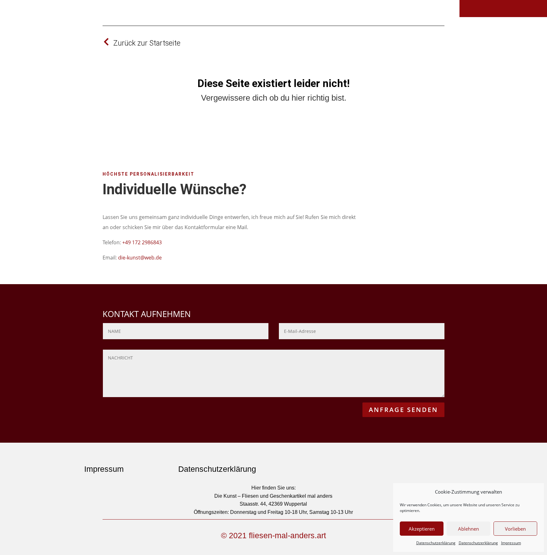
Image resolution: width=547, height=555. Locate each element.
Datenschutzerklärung (436, 543)
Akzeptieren (422, 529)
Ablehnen (468, 529)
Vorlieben (515, 529)
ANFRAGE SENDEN (403, 409)
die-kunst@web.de (140, 257)
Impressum (511, 543)
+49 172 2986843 (142, 242)
